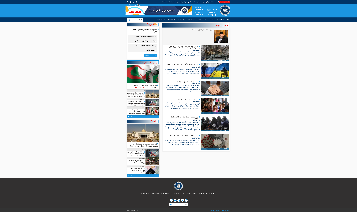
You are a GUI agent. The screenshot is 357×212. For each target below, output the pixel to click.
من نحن (141, 5)
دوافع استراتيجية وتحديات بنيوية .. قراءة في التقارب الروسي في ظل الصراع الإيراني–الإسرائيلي (173, 2)
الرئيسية (211, 194)
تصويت (150, 24)
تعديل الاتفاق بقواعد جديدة (145, 46)
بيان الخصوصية (227, 210)
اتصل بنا (136, 5)
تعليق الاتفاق (149, 50)
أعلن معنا (213, 210)
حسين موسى (221, 25)
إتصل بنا (217, 210)
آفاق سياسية (181, 20)
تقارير (199, 20)
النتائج (147, 55)
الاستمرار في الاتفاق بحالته (145, 37)
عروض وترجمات (192, 20)
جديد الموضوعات (148, 62)
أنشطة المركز (171, 20)
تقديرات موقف (220, 20)
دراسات (212, 20)
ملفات (205, 20)
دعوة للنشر (129, 5)
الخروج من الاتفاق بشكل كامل (144, 41)
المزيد (130, 117)
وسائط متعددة (161, 20)
